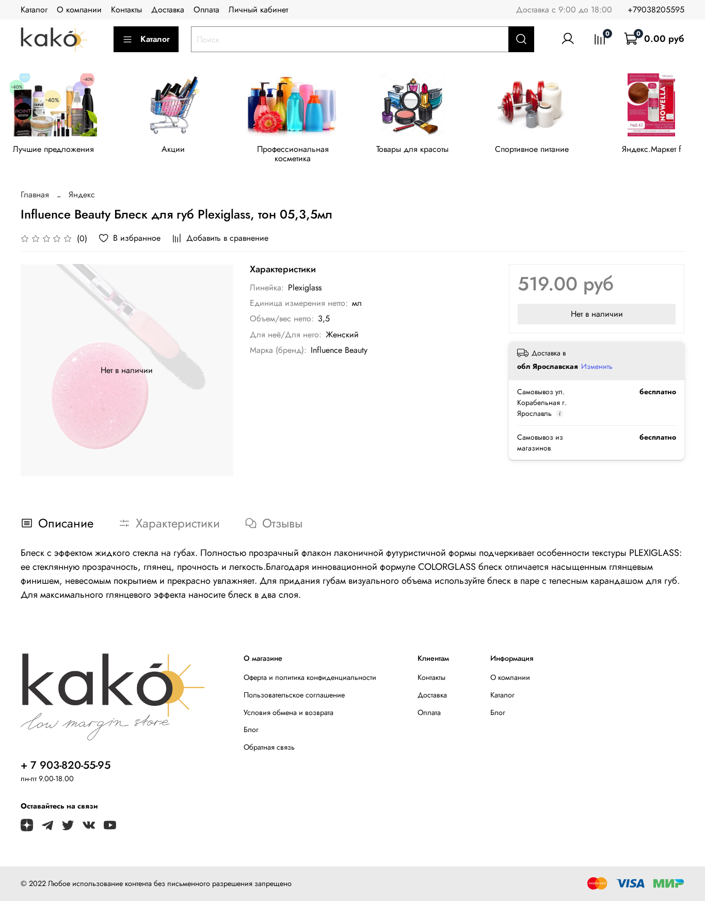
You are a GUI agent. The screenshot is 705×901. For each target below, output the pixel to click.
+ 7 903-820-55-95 (65, 765)
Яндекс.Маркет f (651, 149)
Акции (173, 149)
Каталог (34, 9)
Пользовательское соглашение (294, 695)
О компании (79, 9)
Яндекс (82, 194)
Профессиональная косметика (293, 153)
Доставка (167, 9)
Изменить (597, 366)
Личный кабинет (258, 9)
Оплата (206, 9)
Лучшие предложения (53, 149)
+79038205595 (656, 9)
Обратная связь (269, 747)
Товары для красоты (412, 149)
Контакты (126, 9)
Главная (35, 194)
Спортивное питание (532, 149)
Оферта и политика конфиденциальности (310, 677)
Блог (251, 729)
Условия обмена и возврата (288, 712)
